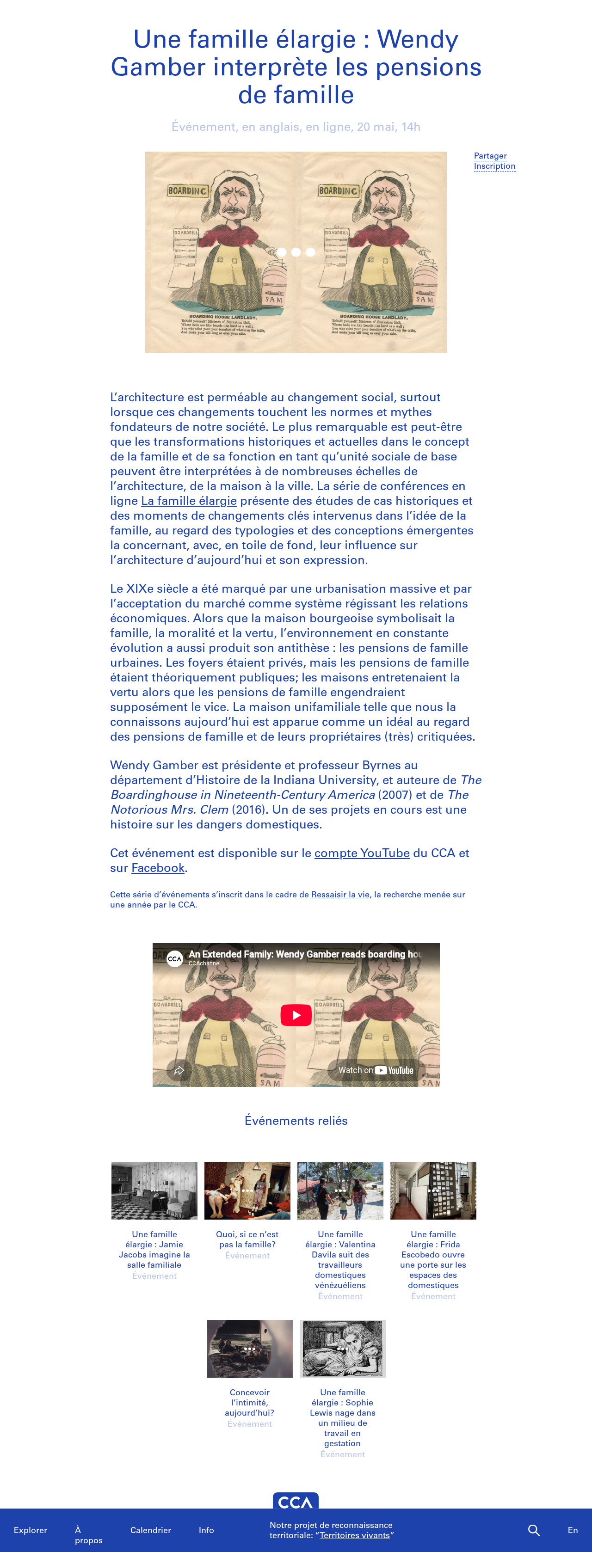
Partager (490, 157)
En (573, 1531)
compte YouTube (362, 854)
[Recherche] (534, 1531)
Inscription (495, 167)
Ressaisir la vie (340, 895)
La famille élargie (189, 502)
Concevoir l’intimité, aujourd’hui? (249, 1403)
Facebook (158, 869)
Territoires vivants (355, 1536)
